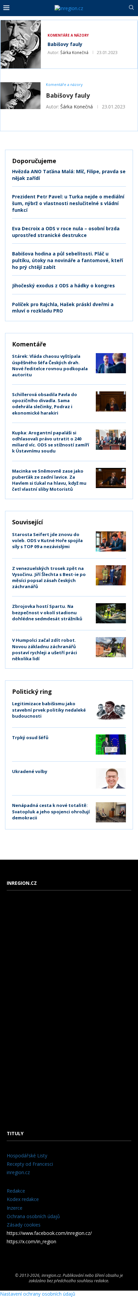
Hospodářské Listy (27, 1155)
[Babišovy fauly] (21, 44)
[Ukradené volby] (111, 778)
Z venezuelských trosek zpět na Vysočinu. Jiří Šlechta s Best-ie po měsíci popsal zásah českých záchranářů (49, 577)
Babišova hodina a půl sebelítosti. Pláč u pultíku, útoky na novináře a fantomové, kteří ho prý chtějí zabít (67, 260)
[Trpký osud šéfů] (111, 744)
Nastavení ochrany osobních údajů (37, 1294)
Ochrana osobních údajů (33, 1216)
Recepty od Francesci (30, 1164)
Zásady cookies (24, 1224)
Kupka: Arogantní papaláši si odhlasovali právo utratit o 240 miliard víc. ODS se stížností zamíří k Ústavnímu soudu (50, 442)
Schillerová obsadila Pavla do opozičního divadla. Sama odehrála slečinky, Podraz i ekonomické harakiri (44, 403)
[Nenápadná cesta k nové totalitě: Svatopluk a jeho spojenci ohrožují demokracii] (111, 812)
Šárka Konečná (74, 52)
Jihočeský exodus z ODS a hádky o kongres (63, 285)
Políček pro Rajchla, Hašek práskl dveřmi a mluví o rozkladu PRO (63, 307)
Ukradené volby (29, 771)
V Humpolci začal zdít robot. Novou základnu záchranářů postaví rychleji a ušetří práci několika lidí (44, 649)
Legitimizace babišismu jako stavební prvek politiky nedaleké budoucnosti (49, 710)
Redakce (16, 1191)
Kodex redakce (23, 1199)
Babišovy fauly (65, 44)
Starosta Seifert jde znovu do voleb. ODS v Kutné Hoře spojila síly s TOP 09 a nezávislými (47, 540)
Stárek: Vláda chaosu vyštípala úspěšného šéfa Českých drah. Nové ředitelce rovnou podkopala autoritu (50, 365)
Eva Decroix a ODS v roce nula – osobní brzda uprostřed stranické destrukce (66, 231)
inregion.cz (18, 1172)
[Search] (131, 8)
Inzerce (14, 1208)
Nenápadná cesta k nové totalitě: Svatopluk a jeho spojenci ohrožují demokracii (51, 811)
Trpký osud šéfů (30, 737)
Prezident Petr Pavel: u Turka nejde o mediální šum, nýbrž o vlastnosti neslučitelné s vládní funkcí (68, 203)
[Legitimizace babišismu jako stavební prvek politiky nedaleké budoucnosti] (111, 711)
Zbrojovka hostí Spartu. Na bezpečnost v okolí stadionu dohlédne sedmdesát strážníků (47, 612)
